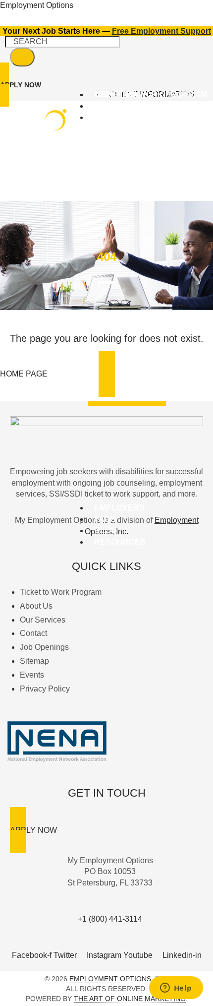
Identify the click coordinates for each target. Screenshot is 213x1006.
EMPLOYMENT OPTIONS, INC (118, 979)
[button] (150, 118)
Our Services (124, 117)
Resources (120, 542)
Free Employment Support (161, 31)
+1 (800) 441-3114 (110, 919)
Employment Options (36, 5)
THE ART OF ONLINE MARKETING (130, 999)
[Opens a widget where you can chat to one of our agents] (176, 988)
